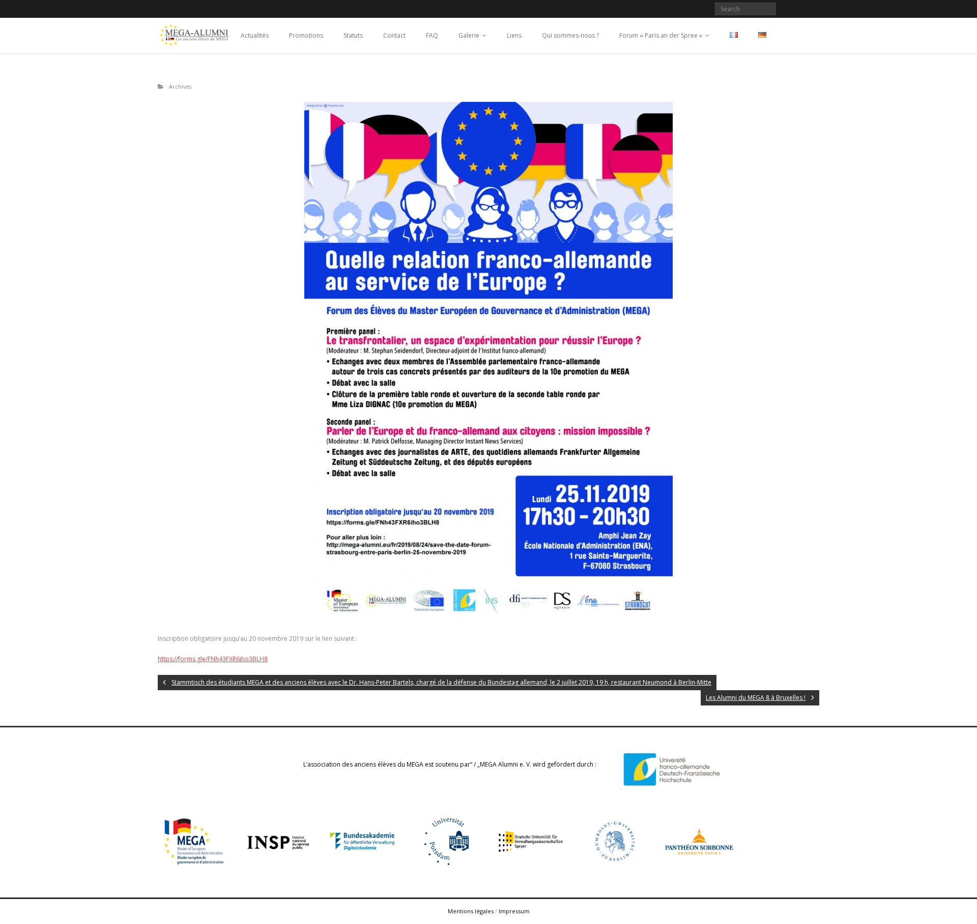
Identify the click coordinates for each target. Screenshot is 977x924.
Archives (180, 86)
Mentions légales (471, 911)
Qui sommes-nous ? (570, 35)
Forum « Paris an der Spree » (660, 35)
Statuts (353, 35)
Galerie (468, 35)
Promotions (306, 35)
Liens (514, 35)
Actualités (255, 35)
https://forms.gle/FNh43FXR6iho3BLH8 (213, 659)
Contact (394, 35)
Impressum (514, 911)
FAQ (432, 35)
